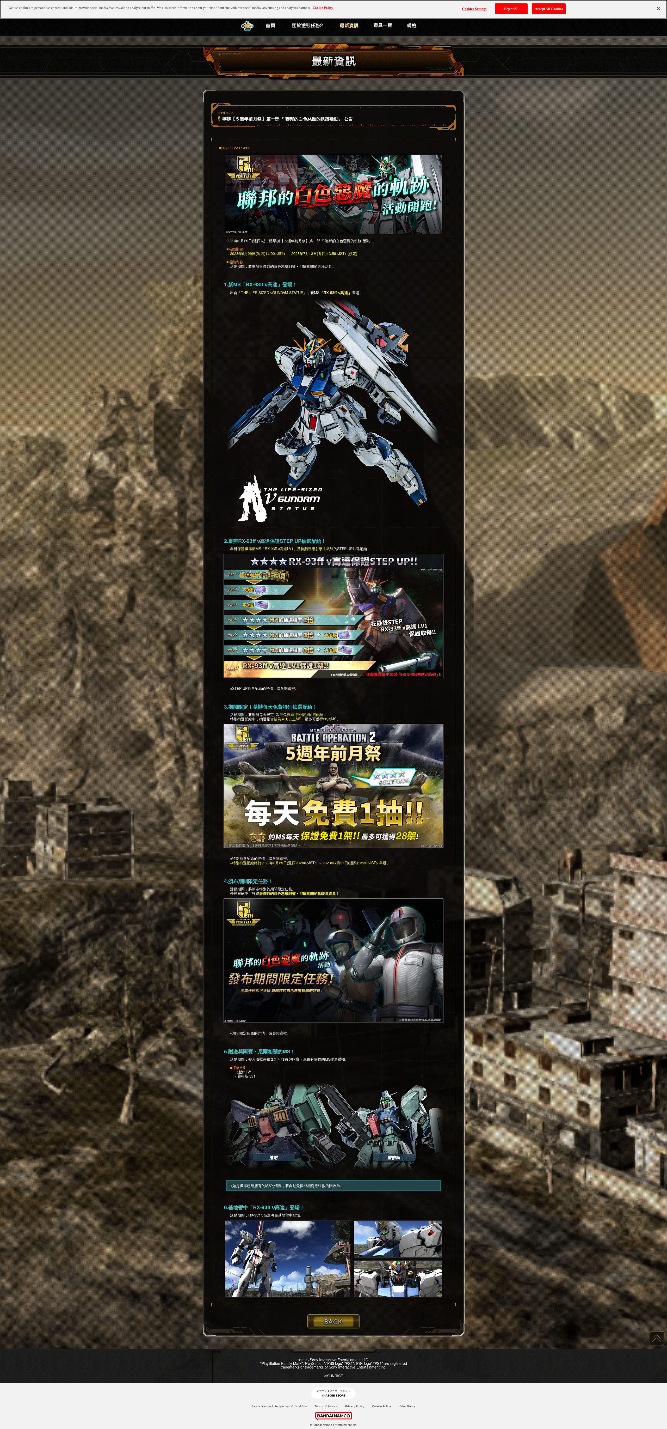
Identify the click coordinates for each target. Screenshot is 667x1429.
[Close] (658, 8)
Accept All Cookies (549, 9)
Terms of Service (326, 1406)
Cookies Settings (474, 9)
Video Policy (407, 1406)
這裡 (291, 688)
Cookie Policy (381, 1406)
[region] (333, 9)
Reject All (511, 9)
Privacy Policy (354, 1406)
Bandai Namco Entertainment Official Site (279, 1406)
